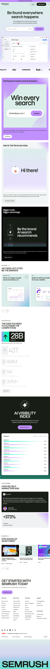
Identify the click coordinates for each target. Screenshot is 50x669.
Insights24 (15, 609)
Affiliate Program (5, 617)
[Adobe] (4, 633)
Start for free (41, 4)
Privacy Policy (5, 636)
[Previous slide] (3, 310)
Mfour (14, 611)
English (45, 636)
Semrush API (40, 605)
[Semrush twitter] (15, 630)
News (26, 605)
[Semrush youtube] (10, 630)
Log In (32, 4)
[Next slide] (7, 310)
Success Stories (5, 613)
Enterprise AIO (16, 605)
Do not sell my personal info (28, 616)
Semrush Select (28, 611)
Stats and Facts (5, 615)
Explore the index (24, 427)
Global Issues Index (29, 613)
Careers (27, 607)
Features (4, 603)
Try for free (7, 136)
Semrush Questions (29, 603)
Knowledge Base (40, 601)
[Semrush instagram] (5, 630)
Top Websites (16, 615)
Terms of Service (16, 636)
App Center (16, 613)
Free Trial (4, 609)
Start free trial (7, 592)
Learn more (6, 391)
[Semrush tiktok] (7, 630)
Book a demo (8, 257)
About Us (27, 601)
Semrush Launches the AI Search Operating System (26, 559)
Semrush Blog (40, 614)
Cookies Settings (28, 636)
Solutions (4, 605)
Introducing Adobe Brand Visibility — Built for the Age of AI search (9, 559)
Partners (27, 609)
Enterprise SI (16, 607)
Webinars (39, 616)
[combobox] (18, 29)
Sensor (15, 620)
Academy (39, 603)
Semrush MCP (16, 601)
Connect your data (9, 200)
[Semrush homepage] (5, 4)
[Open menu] (48, 4)
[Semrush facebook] (12, 630)
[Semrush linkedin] (2, 630)
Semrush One (5, 601)
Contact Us (27, 619)
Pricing (3, 607)
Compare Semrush (6, 611)
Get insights (39, 29)
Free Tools (15, 617)
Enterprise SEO (16, 603)
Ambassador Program (42, 618)
